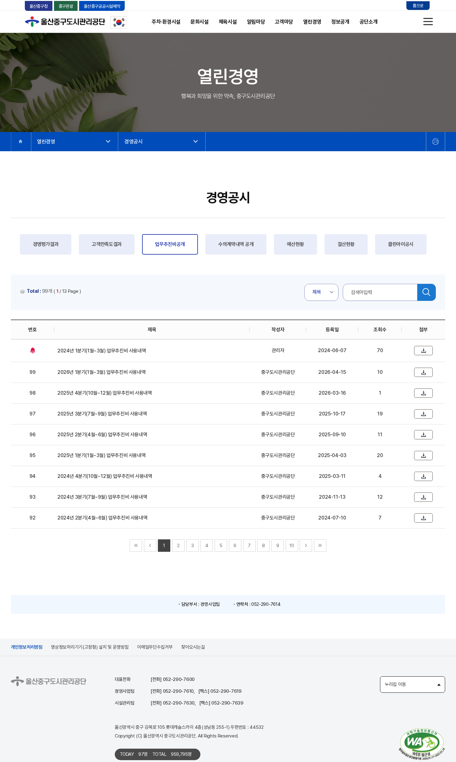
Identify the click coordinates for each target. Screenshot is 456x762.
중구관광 (66, 6)
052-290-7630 (178, 703)
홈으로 (418, 5)
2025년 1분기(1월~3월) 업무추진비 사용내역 (101, 455)
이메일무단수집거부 (154, 647)
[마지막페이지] (320, 545)
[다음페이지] (306, 545)
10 (291, 545)
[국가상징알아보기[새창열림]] (118, 22)
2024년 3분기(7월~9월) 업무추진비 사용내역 (102, 497)
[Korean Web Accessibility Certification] (422, 743)
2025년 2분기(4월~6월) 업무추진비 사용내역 (102, 435)
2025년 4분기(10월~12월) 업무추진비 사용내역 (104, 393)
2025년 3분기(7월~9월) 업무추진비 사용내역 (102, 414)
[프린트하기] (435, 141)
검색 (426, 292)
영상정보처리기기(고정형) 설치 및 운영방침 (89, 647)
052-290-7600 (178, 679)
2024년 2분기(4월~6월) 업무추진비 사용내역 (102, 518)
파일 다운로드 (423, 350)
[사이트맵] (428, 22)
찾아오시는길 (193, 647)
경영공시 (133, 141)
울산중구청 (38, 6)
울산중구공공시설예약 (102, 6)
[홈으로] (20, 141)
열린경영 (46, 141)
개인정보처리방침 (26, 647)
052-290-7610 (178, 691)
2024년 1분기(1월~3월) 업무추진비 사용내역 (101, 351)
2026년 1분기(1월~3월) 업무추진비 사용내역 (101, 372)
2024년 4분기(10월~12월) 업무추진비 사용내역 (104, 476)
